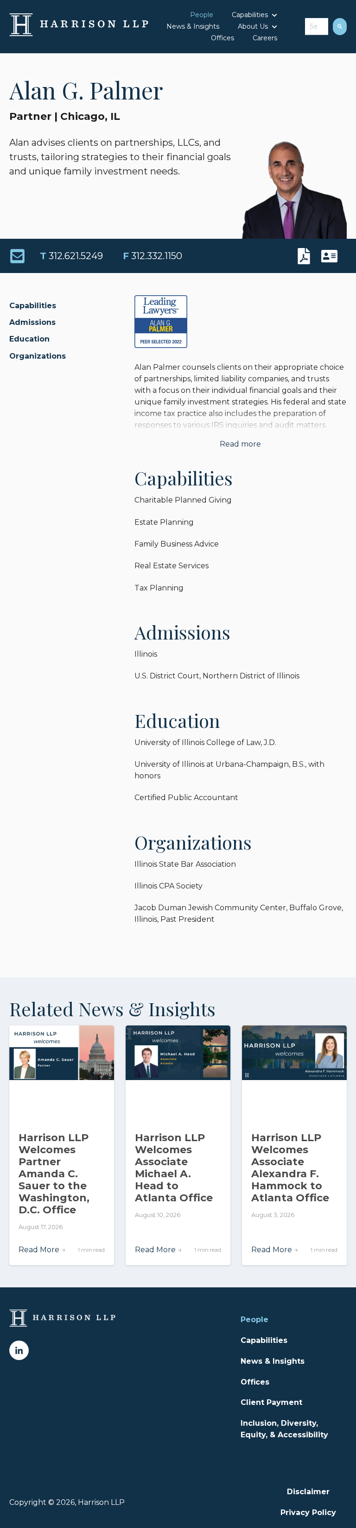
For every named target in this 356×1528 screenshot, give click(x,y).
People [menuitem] (254, 1319)
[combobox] (316, 26)
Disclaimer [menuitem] (308, 1491)
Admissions (32, 322)
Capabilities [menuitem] (264, 1340)
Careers (265, 38)
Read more (240, 444)
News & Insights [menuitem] (273, 1361)
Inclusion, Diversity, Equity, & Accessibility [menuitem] (284, 1429)
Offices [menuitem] (255, 1382)
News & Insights (192, 26)
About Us (253, 26)
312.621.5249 (71, 255)
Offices (222, 38)
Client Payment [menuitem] (271, 1402)
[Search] (340, 26)
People (201, 15)
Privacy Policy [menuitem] (308, 1512)
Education (29, 339)
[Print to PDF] (306, 256)
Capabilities (250, 15)
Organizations (37, 356)
